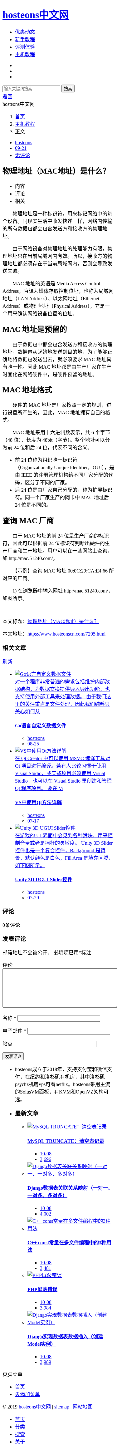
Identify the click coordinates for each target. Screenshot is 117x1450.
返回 (7, 96)
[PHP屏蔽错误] (44, 1275)
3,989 (45, 1362)
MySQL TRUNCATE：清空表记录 (65, 1141)
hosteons (23, 142)
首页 (20, 116)
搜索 (68, 88)
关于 (20, 1441)
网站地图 (83, 1406)
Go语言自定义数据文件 (40, 725)
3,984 (45, 1307)
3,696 (45, 1159)
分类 (20, 1426)
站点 (7, 1043)
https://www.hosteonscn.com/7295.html (66, 634)
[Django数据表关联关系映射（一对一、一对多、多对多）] (71, 1174)
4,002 (45, 1214)
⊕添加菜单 (27, 1394)
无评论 (22, 155)
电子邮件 (14, 1031)
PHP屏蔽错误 (42, 1289)
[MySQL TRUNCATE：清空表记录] (67, 1126)
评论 (7, 965)
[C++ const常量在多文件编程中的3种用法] (71, 1228)
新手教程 (25, 39)
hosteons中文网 (35, 14)
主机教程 (25, 54)
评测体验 (25, 47)
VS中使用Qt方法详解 (38, 802)
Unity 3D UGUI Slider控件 (43, 879)
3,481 (45, 1268)
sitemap (61, 1406)
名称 (9, 1018)
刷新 (7, 661)
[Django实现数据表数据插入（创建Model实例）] (71, 1322)
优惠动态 (25, 32)
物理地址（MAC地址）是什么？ (63, 621)
